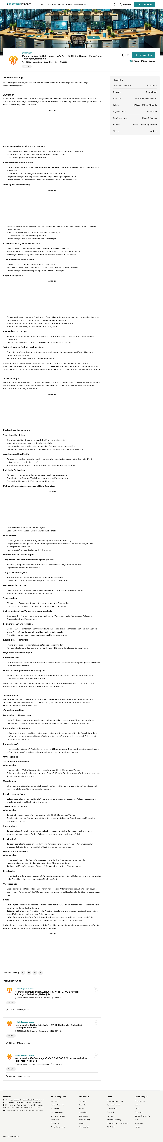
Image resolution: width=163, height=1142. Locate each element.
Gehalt (81, 1123)
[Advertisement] (52, 127)
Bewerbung (83, 1116)
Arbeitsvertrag (84, 1120)
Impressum (139, 1123)
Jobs (41, 4)
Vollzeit (26, 66)
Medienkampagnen (58, 1127)
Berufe (69, 4)
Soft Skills (110, 1112)
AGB (136, 1120)
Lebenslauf (83, 1112)
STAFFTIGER (27, 53)
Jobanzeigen (55, 1108)
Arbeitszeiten (84, 1127)
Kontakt (138, 1127)
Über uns (138, 1105)
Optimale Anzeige (113, 1105)
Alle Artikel (111, 1127)
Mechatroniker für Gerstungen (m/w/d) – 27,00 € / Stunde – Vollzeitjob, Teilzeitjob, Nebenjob (52, 1059)
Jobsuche (82, 1105)
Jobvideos (55, 1120)
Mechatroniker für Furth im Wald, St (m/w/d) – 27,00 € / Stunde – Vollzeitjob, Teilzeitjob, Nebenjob (48, 993)
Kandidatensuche (57, 1105)
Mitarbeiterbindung (114, 1120)
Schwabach (151, 92)
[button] (114, 4)
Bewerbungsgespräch (115, 1101)
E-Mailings (55, 1123)
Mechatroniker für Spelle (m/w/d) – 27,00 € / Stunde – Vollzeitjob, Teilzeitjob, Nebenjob (49, 1026)
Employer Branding (58, 1116)
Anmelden (127, 4)
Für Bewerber (80, 4)
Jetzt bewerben (145, 55)
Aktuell (61, 4)
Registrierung (140, 1101)
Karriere (110, 1116)
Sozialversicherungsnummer (117, 1123)
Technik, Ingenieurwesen (24, 989)
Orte (136, 1108)
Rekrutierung (112, 1108)
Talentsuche (50, 4)
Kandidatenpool (57, 1112)
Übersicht (54, 1101)
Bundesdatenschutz (142, 1116)
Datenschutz (139, 1112)
